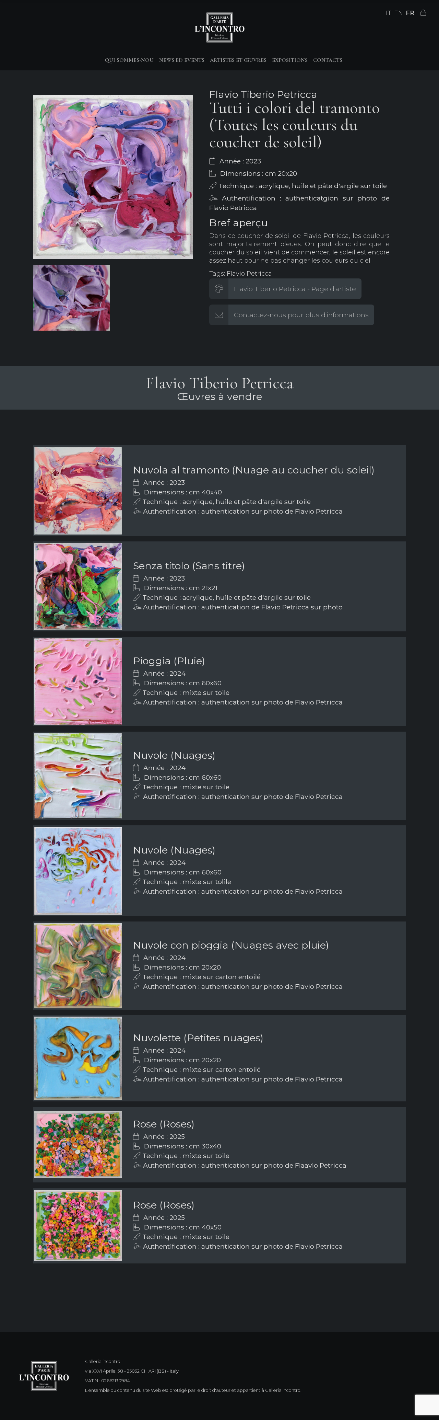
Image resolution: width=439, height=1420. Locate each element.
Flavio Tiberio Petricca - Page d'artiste (295, 289)
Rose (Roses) (163, 1124)
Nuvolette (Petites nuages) (198, 1038)
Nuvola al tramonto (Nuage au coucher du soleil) (254, 470)
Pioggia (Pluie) (169, 661)
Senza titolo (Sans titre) (189, 566)
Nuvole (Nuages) (174, 755)
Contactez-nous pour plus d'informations (301, 315)
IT (388, 13)
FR (410, 13)
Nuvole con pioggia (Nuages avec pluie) (231, 945)
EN (398, 13)
